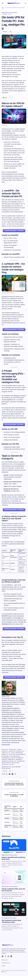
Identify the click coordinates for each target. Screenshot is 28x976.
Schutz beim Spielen (15, 756)
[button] (2, 3)
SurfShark (7, 904)
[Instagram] (8, 956)
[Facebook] (2, 956)
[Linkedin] (11, 956)
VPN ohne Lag (5, 764)
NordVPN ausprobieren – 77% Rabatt (13, 230)
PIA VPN (11, 754)
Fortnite (5, 31)
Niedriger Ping (19, 752)
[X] (5, 956)
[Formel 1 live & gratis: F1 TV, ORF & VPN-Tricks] (14, 794)
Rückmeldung (5, 756)
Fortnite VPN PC (20, 751)
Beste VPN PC (5, 749)
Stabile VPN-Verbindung (17, 757)
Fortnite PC (5, 751)
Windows (17, 395)
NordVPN (4, 754)
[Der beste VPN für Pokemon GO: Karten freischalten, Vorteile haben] (14, 783)
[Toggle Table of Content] (9, 98)
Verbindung (19, 759)
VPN (3, 7)
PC (7, 754)
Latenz (13, 752)
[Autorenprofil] (10, 744)
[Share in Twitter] (6, 774)
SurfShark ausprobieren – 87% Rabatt (14, 329)
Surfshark (5, 296)
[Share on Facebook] (9, 774)
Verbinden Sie (11, 759)
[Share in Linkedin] (12, 774)
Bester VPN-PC (12, 749)
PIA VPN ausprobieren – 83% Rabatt (14, 424)
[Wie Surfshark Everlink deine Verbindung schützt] (14, 909)
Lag (9, 752)
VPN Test (11, 764)
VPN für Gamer (15, 762)
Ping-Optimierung (20, 754)
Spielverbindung (6, 757)
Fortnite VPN (12, 751)
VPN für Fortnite (6, 762)
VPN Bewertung (21, 761)
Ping (14, 754)
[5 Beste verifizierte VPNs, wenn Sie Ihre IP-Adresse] (14, 877)
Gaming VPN (5, 752)
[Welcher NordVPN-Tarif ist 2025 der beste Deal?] (14, 846)
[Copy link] (15, 774)
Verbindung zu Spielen (7, 761)
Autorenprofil (6, 744)
